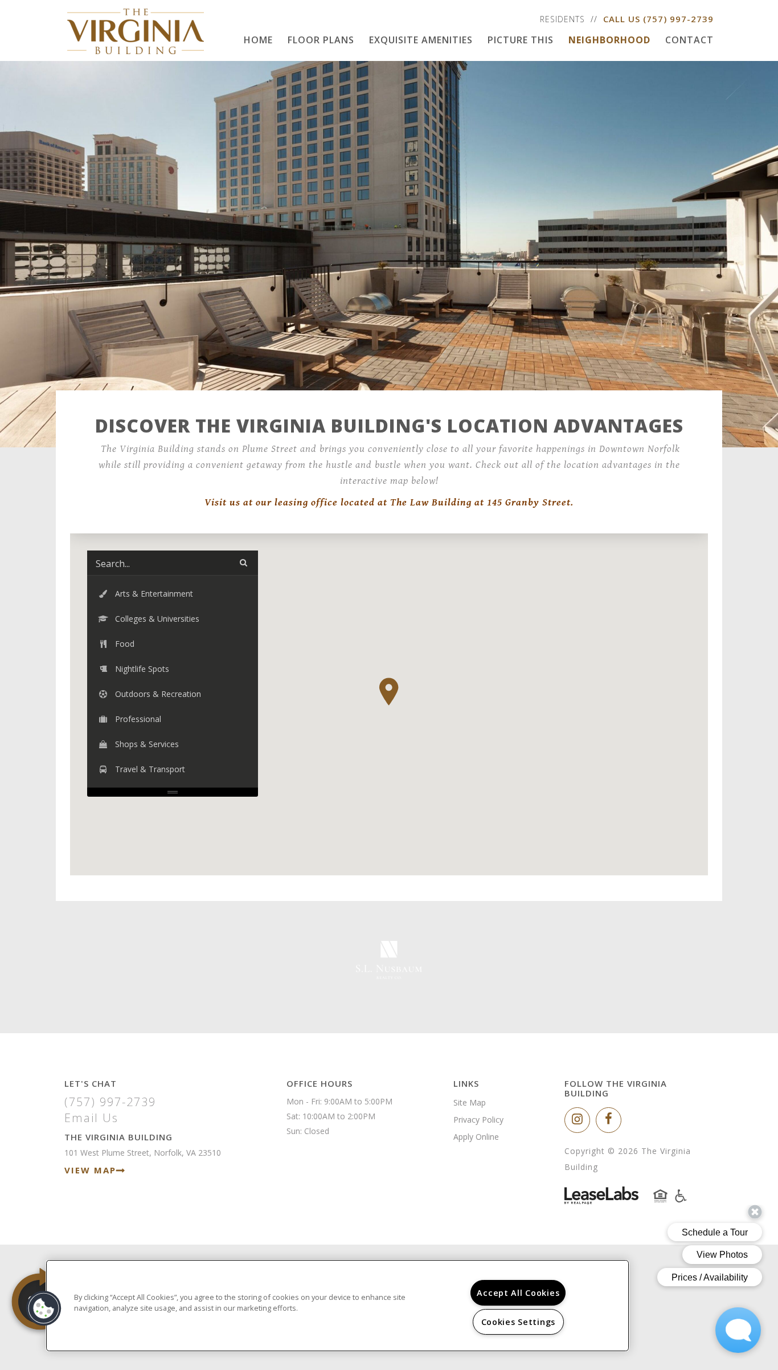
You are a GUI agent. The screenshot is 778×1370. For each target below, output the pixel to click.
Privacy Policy (478, 1119)
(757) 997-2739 (678, 19)
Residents (562, 19)
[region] (337, 1305)
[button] (389, 692)
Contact (689, 40)
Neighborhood (609, 40)
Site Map (469, 1102)
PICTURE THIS (521, 40)
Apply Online (476, 1136)
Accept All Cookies (518, 1292)
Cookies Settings (518, 1321)
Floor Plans (321, 40)
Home (258, 40)
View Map (90, 1170)
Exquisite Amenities (421, 40)
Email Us (91, 1118)
